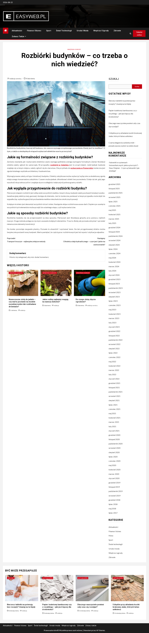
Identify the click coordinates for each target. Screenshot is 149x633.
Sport (48, 31)
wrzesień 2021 (114, 396)
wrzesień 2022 (114, 344)
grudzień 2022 (114, 331)
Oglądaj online (139, 33)
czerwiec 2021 (114, 409)
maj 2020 (112, 465)
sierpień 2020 (114, 452)
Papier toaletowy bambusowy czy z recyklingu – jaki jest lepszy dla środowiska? (123, 113)
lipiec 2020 (113, 457)
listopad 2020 (114, 439)
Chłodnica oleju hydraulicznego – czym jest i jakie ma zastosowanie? (84, 241)
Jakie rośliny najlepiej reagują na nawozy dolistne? (55, 300)
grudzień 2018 (114, 500)
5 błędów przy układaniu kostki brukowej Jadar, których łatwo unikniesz (126, 607)
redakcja (22, 310)
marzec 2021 (114, 422)
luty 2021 (112, 426)
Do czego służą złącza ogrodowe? (86, 300)
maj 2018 (112, 508)
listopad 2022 (114, 335)
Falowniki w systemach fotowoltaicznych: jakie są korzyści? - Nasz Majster (124, 165)
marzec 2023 (114, 318)
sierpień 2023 (114, 297)
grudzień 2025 (114, 184)
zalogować (22, 257)
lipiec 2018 (113, 504)
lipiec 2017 (113, 513)
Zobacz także (18, 36)
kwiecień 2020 (114, 469)
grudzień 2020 (114, 435)
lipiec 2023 (113, 301)
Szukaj (114, 79)
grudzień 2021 (114, 383)
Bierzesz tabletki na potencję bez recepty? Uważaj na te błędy (21, 605)
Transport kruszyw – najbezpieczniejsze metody (26, 239)
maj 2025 (112, 210)
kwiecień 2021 (114, 418)
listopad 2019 (114, 487)
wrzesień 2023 (114, 292)
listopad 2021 (114, 387)
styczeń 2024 (114, 275)
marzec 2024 (114, 266)
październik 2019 (115, 491)
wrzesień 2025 (114, 197)
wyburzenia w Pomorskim (82, 168)
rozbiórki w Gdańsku (59, 165)
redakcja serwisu (15, 79)
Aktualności (17, 31)
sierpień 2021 (114, 400)
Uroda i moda (82, 31)
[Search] (130, 33)
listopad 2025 (114, 188)
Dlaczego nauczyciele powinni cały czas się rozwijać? (90, 605)
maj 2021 (112, 413)
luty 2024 (112, 271)
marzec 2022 (114, 370)
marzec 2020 (114, 474)
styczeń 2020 (114, 478)
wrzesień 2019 (114, 495)
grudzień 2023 (114, 279)
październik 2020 (115, 444)
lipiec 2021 (113, 405)
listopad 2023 (114, 283)
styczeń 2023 (114, 327)
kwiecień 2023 (114, 314)
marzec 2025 (114, 219)
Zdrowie (117, 31)
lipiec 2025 (113, 201)
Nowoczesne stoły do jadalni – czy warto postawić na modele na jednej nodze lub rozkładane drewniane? (22, 303)
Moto (111, 535)
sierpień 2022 (114, 348)
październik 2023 (115, 288)
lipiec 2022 (113, 353)
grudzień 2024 (114, 227)
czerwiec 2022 (114, 357)
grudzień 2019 (114, 482)
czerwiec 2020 (114, 461)
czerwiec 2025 (114, 206)
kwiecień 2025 (114, 214)
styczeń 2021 (114, 431)
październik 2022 (115, 340)
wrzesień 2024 (114, 240)
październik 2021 (115, 392)
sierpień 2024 (114, 245)
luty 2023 (112, 322)
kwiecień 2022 (114, 366)
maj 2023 (112, 309)
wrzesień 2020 (114, 448)
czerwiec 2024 (114, 253)
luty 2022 (112, 374)
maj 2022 (112, 361)
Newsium (87, 630)
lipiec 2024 (113, 249)
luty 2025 (112, 223)
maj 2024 (112, 258)
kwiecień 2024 (114, 262)
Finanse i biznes (34, 31)
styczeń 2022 (114, 379)
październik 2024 (115, 236)
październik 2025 (115, 193)
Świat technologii (64, 31)
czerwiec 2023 (114, 305)
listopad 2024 (114, 232)
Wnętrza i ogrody (101, 31)
